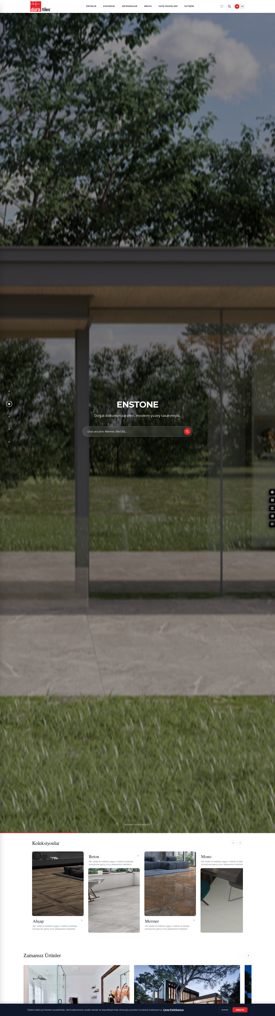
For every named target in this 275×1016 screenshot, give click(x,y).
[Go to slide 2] (9, 403)
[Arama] (229, 6)
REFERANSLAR (129, 6)
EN (242, 6)
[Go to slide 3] (9, 416)
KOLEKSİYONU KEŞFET (137, 824)
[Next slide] (248, 955)
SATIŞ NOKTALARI (168, 6)
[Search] (187, 431)
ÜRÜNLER (91, 6)
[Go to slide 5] (9, 441)
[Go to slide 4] (9, 429)
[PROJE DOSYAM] (222, 6)
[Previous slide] (240, 955)
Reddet (224, 1009)
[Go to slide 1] (9, 391)
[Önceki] (233, 843)
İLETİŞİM (189, 6)
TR (237, 6)
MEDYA (148, 6)
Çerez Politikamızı (173, 1009)
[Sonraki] (240, 843)
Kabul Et (240, 1009)
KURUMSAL (109, 6)
